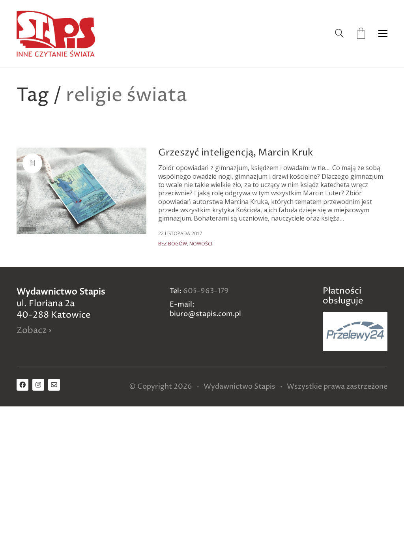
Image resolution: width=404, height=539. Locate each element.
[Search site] (339, 34)
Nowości (200, 244)
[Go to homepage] (56, 33)
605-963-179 (206, 291)
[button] (382, 33)
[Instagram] (38, 385)
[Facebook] (22, 385)
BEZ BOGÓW (172, 244)
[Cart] (361, 34)
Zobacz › (34, 331)
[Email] (54, 385)
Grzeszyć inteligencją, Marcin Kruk (235, 153)
